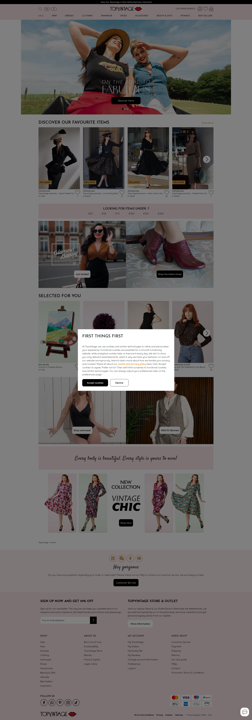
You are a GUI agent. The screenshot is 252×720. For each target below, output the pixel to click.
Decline (119, 382)
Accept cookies (95, 382)
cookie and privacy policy (132, 363)
